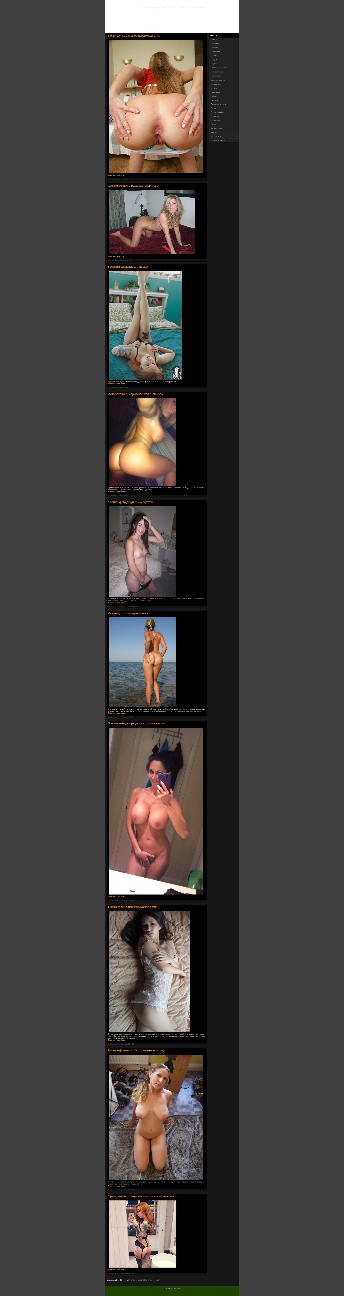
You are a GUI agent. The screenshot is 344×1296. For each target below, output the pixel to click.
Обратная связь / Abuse (172, 1288)
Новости (214, 96)
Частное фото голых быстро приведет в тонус (136, 1050)
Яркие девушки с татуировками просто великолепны (141, 1196)
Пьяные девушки (217, 112)
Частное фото (216, 136)
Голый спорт (216, 76)
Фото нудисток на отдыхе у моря (128, 613)
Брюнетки (214, 48)
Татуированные (217, 128)
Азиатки (214, 40)
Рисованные (216, 116)
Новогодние (215, 92)
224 (158, 1280)
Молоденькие (216, 84)
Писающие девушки (218, 104)
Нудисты (214, 100)
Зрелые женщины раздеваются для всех (133, 185)
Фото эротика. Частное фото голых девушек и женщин (166, 3)
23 (146, 1280)
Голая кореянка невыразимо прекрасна (132, 907)
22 (144, 1280)
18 (134, 1280)
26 (153, 1280)
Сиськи (213, 124)
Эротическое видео (218, 140)
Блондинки (215, 44)
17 (132, 1280)
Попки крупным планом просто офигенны (134, 35)
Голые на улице (217, 72)
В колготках (215, 52)
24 (149, 1280)
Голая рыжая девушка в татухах (128, 266)
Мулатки (214, 88)
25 (151, 1280)
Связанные (215, 120)
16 (129, 1280)
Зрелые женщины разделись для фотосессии (136, 723)
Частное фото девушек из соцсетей (130, 502)
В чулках (214, 64)
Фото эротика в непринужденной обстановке (136, 394)
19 (136, 1280)
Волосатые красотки (219, 68)
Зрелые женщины (218, 80)
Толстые (214, 132)
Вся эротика (120, 29)
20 (139, 1280)
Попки (213, 108)
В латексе (214, 56)
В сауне (214, 60)
